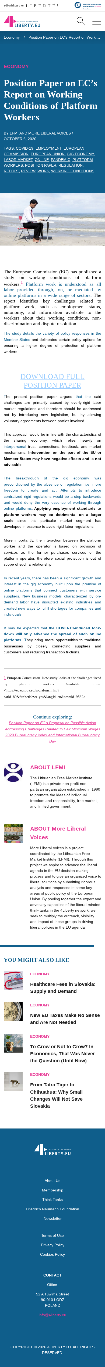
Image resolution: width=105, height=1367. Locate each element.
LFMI (14, 133)
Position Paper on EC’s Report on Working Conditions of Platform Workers (65, 37)
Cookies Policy (52, 1254)
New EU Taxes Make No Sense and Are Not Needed (65, 1019)
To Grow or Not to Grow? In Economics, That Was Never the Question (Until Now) (62, 1054)
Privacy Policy (52, 1245)
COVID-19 (24, 148)
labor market (18, 159)
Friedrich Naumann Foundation (52, 1209)
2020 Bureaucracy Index (26, 735)
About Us (52, 1180)
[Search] (81, 21)
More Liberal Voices (49, 133)
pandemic (60, 159)
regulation (70, 165)
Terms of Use (52, 1235)
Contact (52, 1275)
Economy (12, 37)
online (42, 159)
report (11, 171)
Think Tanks (52, 1199)
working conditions (72, 171)
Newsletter (53, 1218)
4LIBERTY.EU (59, 1347)
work (43, 171)
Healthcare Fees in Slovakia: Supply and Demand (63, 988)
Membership (52, 1190)
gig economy (80, 154)
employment (48, 148)
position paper (40, 165)
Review (28, 171)
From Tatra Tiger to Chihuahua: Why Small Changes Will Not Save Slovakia (56, 1095)
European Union (48, 154)
